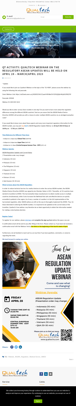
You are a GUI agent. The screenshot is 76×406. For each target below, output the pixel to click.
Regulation (24, 357)
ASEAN (17, 357)
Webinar (11, 357)
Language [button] (42, 5)
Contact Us (32, 5)
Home (28, 43)
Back (71, 359)
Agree (38, 401)
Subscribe (68, 17)
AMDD (43, 357)
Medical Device (34, 357)
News (34, 43)
